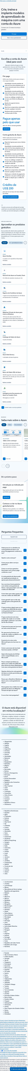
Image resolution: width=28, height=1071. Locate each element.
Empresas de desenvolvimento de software (10, 1034)
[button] (14, 51)
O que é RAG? (18, 1047)
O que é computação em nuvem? (17, 1041)
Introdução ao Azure (13, 1020)
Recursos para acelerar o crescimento (9, 1029)
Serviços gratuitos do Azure (6, 1026)
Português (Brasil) (4, 1049)
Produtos (17, 1024)
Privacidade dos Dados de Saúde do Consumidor (12, 1052)
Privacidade (16, 1054)
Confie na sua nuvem (19, 1022)
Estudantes (18, 1038)
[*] (2, 204)
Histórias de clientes (9, 1024)
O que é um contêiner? (8, 1047)
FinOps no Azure (4, 1027)
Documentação (20, 1036)
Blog (25, 1036)
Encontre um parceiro (11, 1036)
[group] (11, 444)
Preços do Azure (23, 1024)
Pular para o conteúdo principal (8, 1)
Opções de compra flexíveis (20, 1026)
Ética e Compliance (8, 1056)
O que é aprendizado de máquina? (18, 1043)
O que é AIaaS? (18, 1045)
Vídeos (7, 1041)
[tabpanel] (14, 325)
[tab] (4, 242)
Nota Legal (16, 1056)
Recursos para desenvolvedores (7, 1038)
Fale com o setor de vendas (19, 1069)
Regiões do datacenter (8, 1022)
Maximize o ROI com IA (14, 1027)
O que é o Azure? (4, 1020)
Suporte (6, 1031)
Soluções (22, 1027)
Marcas (20, 1056)
